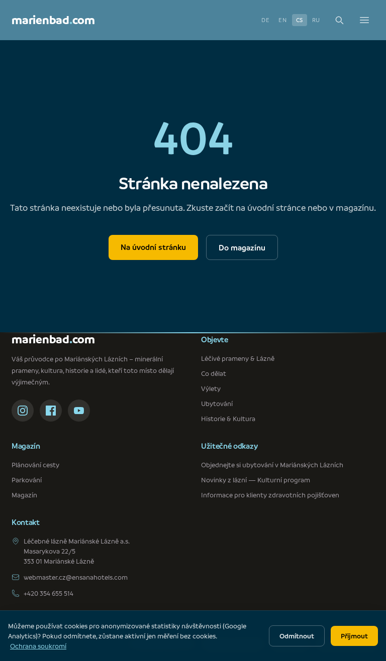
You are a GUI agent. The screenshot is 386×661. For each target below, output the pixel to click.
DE (265, 20)
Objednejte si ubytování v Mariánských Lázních (272, 464)
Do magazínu (242, 247)
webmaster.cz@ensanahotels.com (76, 577)
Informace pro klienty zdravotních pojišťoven (270, 494)
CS (299, 20)
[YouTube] (79, 411)
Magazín (24, 494)
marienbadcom (53, 20)
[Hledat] (339, 20)
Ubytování (217, 403)
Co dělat (213, 373)
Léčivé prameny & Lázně (237, 358)
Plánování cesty (35, 464)
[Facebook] (51, 411)
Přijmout (354, 635)
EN (282, 20)
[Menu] (364, 20)
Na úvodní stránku (153, 247)
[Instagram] (23, 411)
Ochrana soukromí (38, 645)
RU (316, 20)
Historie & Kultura (228, 418)
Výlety (211, 388)
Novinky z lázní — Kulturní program (255, 479)
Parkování (27, 479)
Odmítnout (296, 635)
